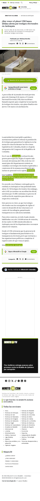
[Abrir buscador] (21, 2)
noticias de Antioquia (14, 245)
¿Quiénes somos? (10, 455)
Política (24, 439)
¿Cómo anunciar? (10, 458)
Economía (25, 431)
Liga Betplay (9, 437)
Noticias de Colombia (28, 415)
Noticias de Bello (27, 417)
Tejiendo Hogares (10, 445)
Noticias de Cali (10, 415)
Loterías (7, 431)
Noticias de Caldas (27, 419)
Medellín (30, 170)
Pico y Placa (33, 2)
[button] (3, 3)
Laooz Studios (22, 481)
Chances (24, 429)
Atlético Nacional (10, 435)
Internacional (9, 429)
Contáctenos (9, 466)
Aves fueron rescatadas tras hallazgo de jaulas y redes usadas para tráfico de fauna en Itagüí (19, 177)
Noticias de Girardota (28, 425)
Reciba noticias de (22, 269)
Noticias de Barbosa (28, 423)
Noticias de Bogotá (28, 413)
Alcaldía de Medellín (11, 427)
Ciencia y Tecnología (28, 437)
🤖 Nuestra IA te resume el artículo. (20, 80)
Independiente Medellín (29, 435)
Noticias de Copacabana (12, 425)
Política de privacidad (11, 464)
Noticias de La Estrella (29, 421)
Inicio (6, 411)
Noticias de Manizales (12, 417)
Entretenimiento (10, 433)
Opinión (7, 439)
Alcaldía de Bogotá (27, 427)
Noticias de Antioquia (27, 15)
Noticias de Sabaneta (11, 421)
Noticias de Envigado (11, 419)
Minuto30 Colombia (11, 15)
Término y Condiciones (11, 461)
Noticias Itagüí (9, 423)
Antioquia (16, 156)
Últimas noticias (14, 2)
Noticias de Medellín (28, 411)
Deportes (24, 433)
